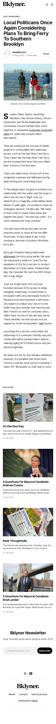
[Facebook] (30, 673)
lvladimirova (19, 52)
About (12, 694)
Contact (23, 694)
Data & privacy (39, 694)
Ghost (34, 700)
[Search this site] (47, 4)
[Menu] (52, 4)
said (41, 323)
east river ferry (12, 16)
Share (46, 53)
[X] (25, 673)
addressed (10, 256)
